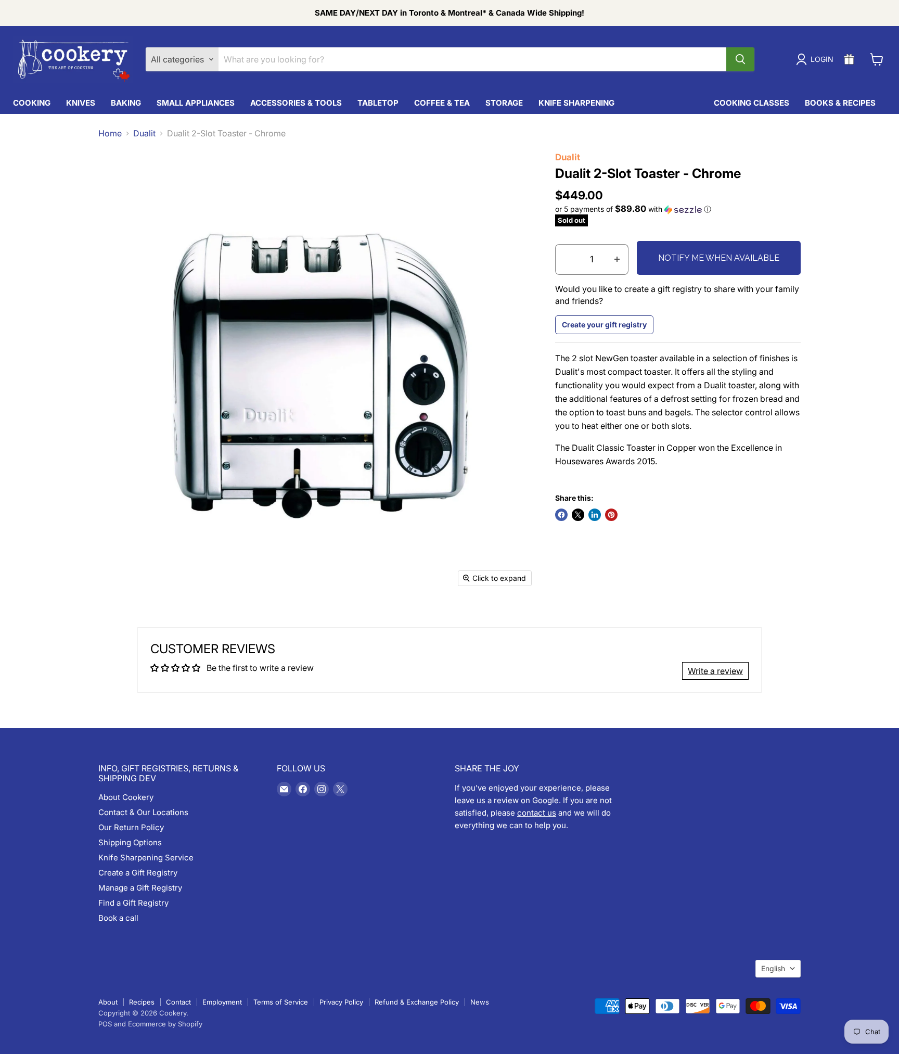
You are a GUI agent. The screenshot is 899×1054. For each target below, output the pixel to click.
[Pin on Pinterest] (611, 515)
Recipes (142, 1002)
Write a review (715, 671)
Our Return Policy (131, 827)
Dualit (144, 133)
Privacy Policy (341, 1002)
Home (110, 133)
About (108, 1002)
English (773, 968)
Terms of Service (280, 1002)
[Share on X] (578, 515)
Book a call (118, 918)
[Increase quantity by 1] (617, 259)
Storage (504, 103)
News (479, 1002)
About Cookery (125, 797)
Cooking (31, 103)
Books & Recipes (840, 103)
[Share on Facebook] (561, 515)
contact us (536, 813)
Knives (80, 103)
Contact (178, 1002)
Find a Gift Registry (133, 903)
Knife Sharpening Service (146, 857)
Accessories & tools (296, 103)
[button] (678, 209)
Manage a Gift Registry (140, 888)
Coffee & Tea (442, 103)
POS (105, 1024)
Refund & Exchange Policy (417, 1002)
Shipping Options (130, 842)
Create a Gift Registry (137, 873)
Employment (222, 1002)
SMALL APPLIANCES (196, 103)
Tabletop (378, 103)
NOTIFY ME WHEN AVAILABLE (718, 258)
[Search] (740, 59)
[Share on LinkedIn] (594, 515)
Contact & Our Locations (143, 812)
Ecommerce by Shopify (165, 1024)
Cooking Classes (751, 103)
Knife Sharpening (576, 103)
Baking (126, 103)
